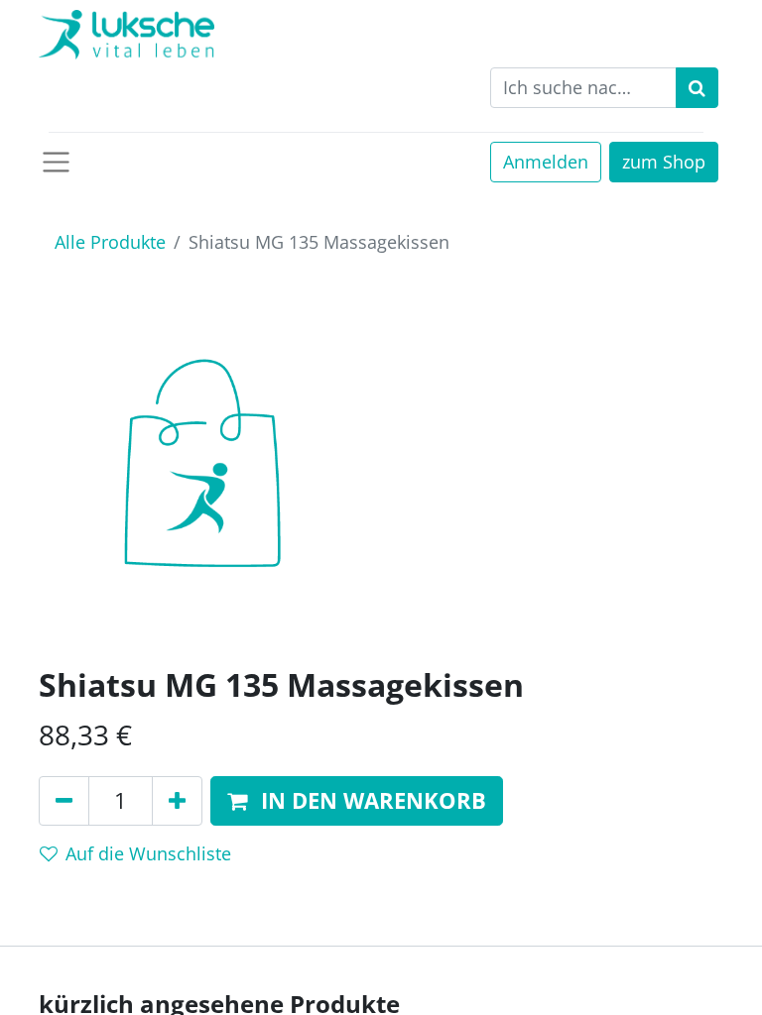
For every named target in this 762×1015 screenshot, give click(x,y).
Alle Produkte (110, 242)
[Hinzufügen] (177, 801)
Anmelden (545, 161)
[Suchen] (697, 87)
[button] (356, 801)
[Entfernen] (64, 801)
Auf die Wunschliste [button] (148, 853)
